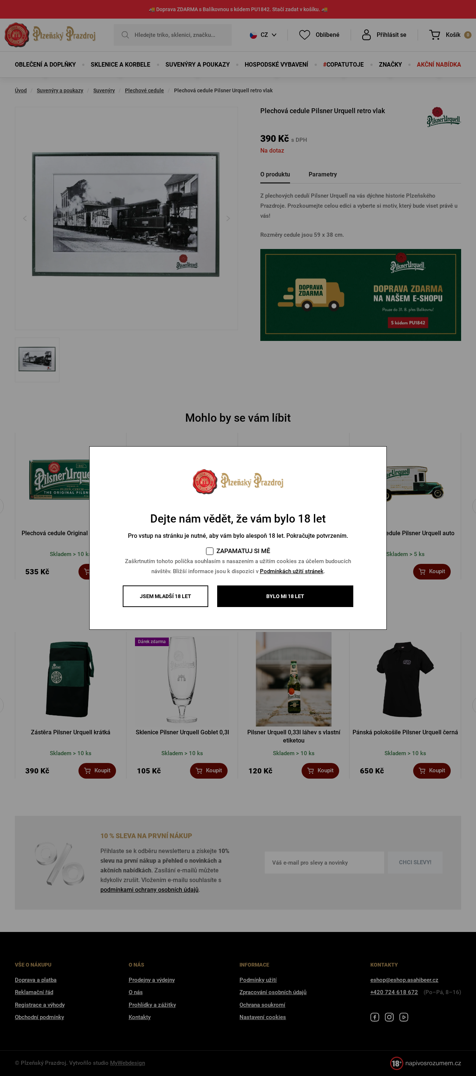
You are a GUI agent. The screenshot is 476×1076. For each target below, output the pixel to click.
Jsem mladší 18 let (165, 596)
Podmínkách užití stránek (292, 571)
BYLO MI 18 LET (285, 596)
